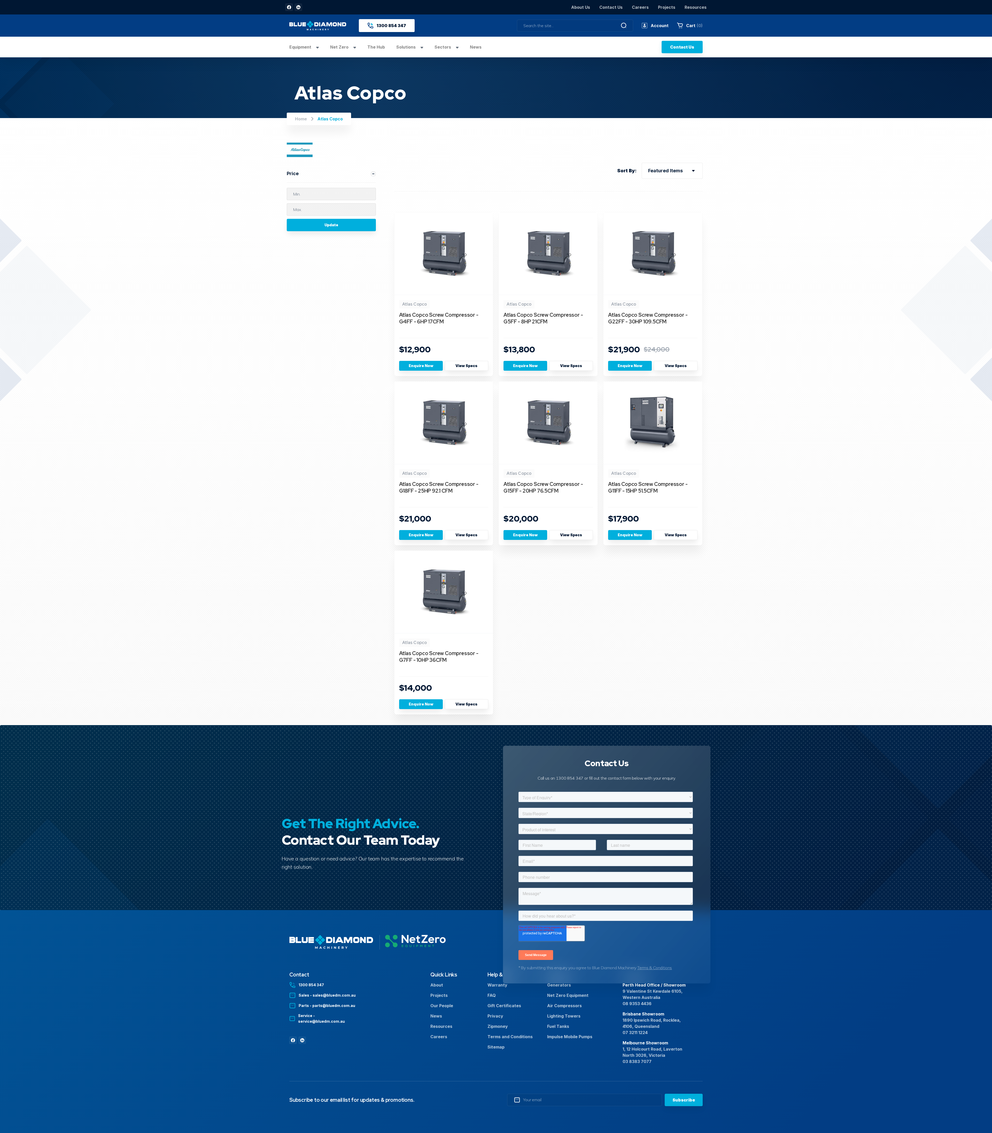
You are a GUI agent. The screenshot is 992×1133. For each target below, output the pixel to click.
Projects (666, 7)
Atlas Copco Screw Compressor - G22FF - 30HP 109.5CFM (647, 318)
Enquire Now (421, 365)
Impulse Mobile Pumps (569, 1036)
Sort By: (627, 170)
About (436, 985)
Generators (559, 985)
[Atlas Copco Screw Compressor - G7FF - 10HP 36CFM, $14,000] (443, 592)
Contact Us (611, 7)
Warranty (497, 985)
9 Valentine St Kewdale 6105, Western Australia (653, 994)
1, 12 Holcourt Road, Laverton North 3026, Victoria (652, 1052)
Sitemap (496, 1047)
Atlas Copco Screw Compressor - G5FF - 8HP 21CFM (543, 318)
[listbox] (672, 171)
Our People (441, 1005)
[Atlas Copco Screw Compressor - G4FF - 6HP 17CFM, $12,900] (443, 253)
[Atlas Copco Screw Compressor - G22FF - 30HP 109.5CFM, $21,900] (652, 253)
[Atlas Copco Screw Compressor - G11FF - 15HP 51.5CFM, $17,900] (652, 423)
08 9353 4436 (637, 1003)
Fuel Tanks (558, 1026)
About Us (580, 7)
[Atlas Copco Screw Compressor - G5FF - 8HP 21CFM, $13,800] (548, 253)
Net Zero (340, 47)
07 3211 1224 (635, 1032)
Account (660, 25)
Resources (696, 7)
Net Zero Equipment (567, 995)
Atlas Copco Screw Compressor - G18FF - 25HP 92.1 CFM (438, 487)
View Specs (466, 365)
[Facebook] (289, 7)
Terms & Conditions (654, 967)
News (476, 47)
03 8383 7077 (637, 1061)
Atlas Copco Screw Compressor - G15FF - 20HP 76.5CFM (543, 487)
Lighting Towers (563, 1016)
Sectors (443, 47)
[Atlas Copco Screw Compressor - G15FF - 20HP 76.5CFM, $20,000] (548, 423)
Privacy (495, 1016)
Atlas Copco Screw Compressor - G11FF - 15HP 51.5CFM (647, 487)
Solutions (406, 47)
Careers (640, 7)
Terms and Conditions (510, 1036)
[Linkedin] (298, 7)
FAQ (491, 995)
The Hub (376, 47)
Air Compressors (564, 1005)
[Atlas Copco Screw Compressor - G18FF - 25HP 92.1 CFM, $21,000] (443, 423)
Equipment (300, 47)
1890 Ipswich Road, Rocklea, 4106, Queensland (652, 1023)
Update (331, 225)
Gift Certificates (504, 1005)
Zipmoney (497, 1026)
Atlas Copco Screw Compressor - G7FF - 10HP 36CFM (438, 656)
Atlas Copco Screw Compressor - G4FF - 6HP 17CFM (438, 318)
